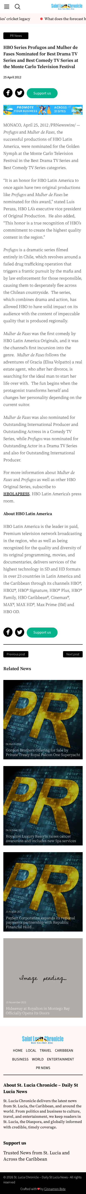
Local (31, 1050)
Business (20, 1059)
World (38, 1059)
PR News (16, 35)
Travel (46, 1050)
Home (18, 1050)
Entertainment (60, 1059)
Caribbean (64, 1050)
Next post (72, 654)
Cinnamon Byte (55, 1189)
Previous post (16, 654)
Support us (42, 93)
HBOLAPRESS (16, 494)
